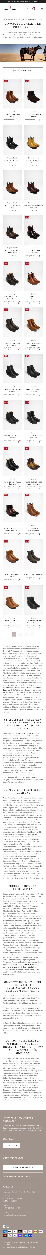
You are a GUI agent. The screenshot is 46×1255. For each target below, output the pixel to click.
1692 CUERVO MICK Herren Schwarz (33, 622)
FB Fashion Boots (13, 688)
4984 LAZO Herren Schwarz (33, 390)
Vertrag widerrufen (23, 1167)
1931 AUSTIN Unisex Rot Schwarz (33, 207)
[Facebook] (4, 1226)
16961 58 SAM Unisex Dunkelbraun (12, 298)
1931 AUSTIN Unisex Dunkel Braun (12, 251)
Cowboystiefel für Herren (24, 733)
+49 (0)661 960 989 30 (11, 1208)
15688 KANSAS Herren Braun (33, 298)
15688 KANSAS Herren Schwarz (12, 390)
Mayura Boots (26, 688)
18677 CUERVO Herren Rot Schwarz (34, 251)
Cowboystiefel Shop (17, 1176)
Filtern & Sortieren (23, 70)
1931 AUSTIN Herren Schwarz (12, 162)
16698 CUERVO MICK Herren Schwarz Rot (12, 529)
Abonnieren (11, 1146)
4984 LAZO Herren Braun (12, 116)
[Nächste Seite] (32, 634)
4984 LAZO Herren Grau (33, 575)
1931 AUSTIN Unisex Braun (34, 162)
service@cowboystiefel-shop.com (15, 1215)
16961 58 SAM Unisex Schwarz (12, 483)
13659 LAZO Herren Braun (33, 116)
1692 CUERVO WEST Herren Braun (34, 529)
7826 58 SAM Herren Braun (12, 576)
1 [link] (14, 634)
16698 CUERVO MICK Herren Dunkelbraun (33, 483)
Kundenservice (13, 1158)
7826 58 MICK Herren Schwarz (12, 437)
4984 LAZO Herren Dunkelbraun (12, 344)
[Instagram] (8, 1226)
